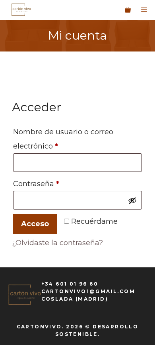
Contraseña (56, 183)
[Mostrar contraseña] (132, 200)
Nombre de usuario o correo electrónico (63, 139)
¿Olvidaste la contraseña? (57, 242)
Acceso (35, 223)
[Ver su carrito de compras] (128, 10)
